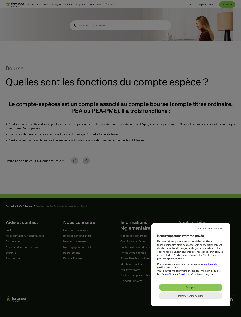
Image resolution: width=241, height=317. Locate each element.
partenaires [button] (181, 241)
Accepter (191, 287)
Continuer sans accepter (210, 228)
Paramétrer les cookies (190, 295)
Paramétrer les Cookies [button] (174, 274)
